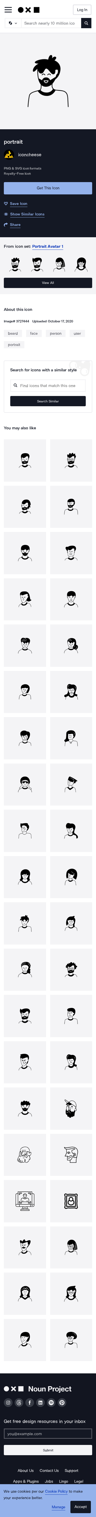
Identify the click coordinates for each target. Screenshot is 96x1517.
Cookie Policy (56, 1491)
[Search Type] (13, 23)
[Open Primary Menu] (8, 10)
